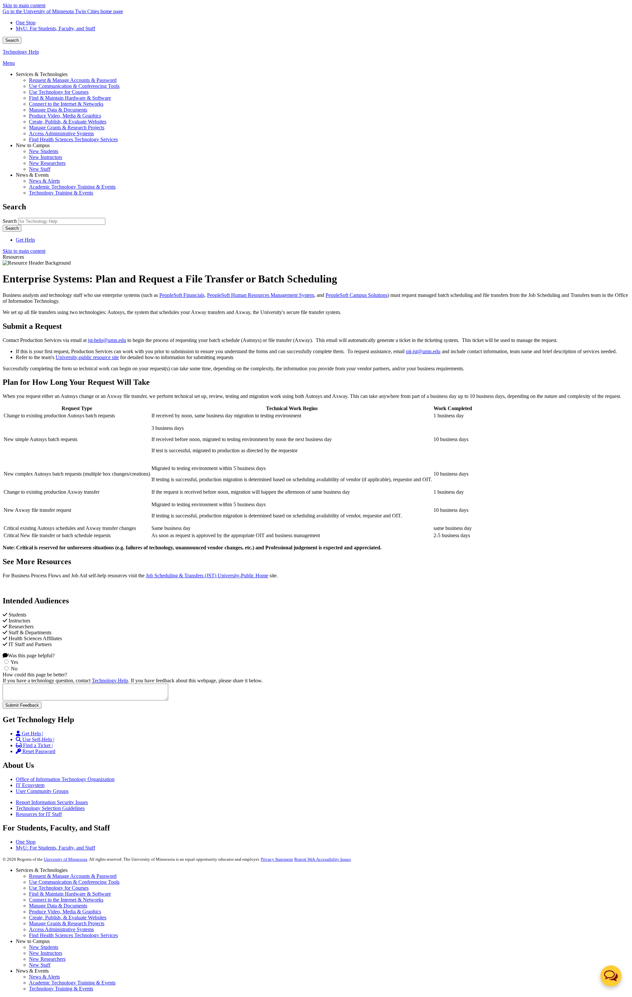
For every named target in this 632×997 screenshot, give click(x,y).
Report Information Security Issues (52, 802)
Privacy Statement (277, 859)
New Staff (39, 965)
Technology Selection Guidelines (50, 808)
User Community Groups (42, 791)
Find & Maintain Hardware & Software (70, 894)
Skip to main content (24, 5)
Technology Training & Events (61, 988)
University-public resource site (87, 357)
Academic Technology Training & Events (72, 982)
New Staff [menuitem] (39, 169)
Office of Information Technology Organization (65, 779)
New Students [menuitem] (43, 151)
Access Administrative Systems (61, 929)
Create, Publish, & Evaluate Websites (67, 917)
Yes (14, 662)
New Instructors (45, 953)
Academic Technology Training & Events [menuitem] (72, 187)
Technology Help (21, 52)
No (14, 668)
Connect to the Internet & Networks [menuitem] (66, 104)
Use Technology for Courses (59, 888)
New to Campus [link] (33, 145)
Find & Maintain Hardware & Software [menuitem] (70, 98)
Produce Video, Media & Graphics (65, 911)
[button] (610, 975)
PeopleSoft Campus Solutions (356, 295)
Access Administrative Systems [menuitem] (61, 133)
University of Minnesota (65, 859)
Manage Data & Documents (58, 905)
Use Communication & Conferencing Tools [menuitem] (74, 86)
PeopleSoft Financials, (182, 295)
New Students (43, 947)
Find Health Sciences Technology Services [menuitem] (73, 139)
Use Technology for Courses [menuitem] (59, 92)
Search (12, 40)
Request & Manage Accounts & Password (73, 876)
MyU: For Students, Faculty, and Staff (55, 28)
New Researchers (47, 959)
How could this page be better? (35, 674)
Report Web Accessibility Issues (322, 859)
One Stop (26, 22)
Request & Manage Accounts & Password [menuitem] (73, 80)
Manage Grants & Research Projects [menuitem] (66, 127)
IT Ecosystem (30, 785)
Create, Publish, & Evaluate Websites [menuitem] (67, 121)
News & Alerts (44, 977)
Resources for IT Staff (39, 814)
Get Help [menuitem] (25, 240)
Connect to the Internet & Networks (66, 900)
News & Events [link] (32, 175)
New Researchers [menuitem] (47, 163)
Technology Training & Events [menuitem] (61, 193)
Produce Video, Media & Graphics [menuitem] (65, 115)
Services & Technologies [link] (41, 74)
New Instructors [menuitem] (45, 157)
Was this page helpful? (31, 655)
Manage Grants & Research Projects (66, 923)
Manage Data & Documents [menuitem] (58, 110)
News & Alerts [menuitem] (44, 181)
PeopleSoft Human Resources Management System (260, 295)
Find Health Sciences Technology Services (73, 935)
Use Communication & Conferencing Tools (74, 882)
